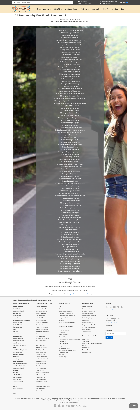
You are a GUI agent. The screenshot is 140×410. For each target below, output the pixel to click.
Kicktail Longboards (87, 309)
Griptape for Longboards (88, 327)
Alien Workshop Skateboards (43, 309)
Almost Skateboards (41, 311)
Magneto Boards (17, 384)
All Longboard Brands (64, 348)
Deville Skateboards (18, 381)
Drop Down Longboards (88, 311)
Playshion (15, 386)
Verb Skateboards (40, 388)
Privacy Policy (62, 332)
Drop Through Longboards (89, 315)
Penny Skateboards (41, 363)
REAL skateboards (41, 379)
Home (39, 9)
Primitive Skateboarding (42, 372)
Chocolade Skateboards (42, 325)
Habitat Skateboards (41, 347)
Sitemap (61, 354)
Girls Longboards (86, 329)
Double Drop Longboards (89, 318)
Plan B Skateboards (41, 368)
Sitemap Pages (63, 356)
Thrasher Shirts (86, 331)
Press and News (63, 343)
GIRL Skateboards (41, 340)
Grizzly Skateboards (41, 345)
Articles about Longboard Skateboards (69, 339)
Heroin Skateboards (41, 352)
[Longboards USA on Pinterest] (111, 307)
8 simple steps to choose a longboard (79, 294)
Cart (125, 2)
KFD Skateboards (40, 354)
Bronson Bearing (86, 350)
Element (38, 334)
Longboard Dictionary (64, 318)
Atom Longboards (17, 377)
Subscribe (109, 337)
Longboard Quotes (64, 346)
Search (61, 309)
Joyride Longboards (18, 388)
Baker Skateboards (41, 318)
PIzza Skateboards (41, 366)
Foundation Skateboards (42, 338)
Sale (122, 9)
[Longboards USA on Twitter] (118, 307)
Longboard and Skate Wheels (90, 325)
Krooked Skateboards (41, 356)
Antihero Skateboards (41, 313)
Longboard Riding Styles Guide (67, 315)
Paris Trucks (85, 339)
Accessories (96, 9)
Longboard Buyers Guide (65, 311)
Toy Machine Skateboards (43, 386)
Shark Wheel (16, 393)
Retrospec (15, 391)
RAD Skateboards (40, 375)
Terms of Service (63, 334)
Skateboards (85, 9)
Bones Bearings (86, 352)
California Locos (17, 379)
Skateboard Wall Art (87, 322)
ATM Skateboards (40, 315)
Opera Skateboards (41, 361)
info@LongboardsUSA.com (113, 323)
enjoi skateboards (40, 336)
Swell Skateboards (41, 384)
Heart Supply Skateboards (43, 350)
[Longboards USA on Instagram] (107, 307)
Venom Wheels (86, 347)
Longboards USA (74, 402)
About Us (115, 9)
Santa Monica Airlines (42, 381)
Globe (37, 343)
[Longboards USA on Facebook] (122, 307)
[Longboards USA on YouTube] (114, 307)
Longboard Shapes (71, 9)
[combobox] (42, 2)
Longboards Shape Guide (66, 313)
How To (106, 9)
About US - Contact (64, 330)
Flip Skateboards (40, 377)
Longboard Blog (63, 341)
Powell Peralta (40, 370)
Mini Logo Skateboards (42, 359)
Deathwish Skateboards (42, 331)
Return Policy (62, 337)
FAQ (60, 306)
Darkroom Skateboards (42, 327)
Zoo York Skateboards (42, 391)
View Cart (61, 320)
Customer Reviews (111, 310)
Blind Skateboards (41, 320)
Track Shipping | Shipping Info (67, 322)
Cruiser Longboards (87, 313)
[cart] (121, 2)
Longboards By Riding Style (52, 9)
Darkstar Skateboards (42, 329)
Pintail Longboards (87, 306)
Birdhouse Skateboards (42, 322)
